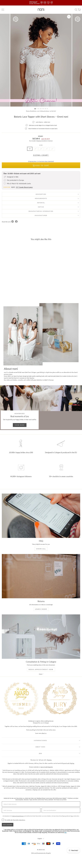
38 (41, 149)
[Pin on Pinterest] (12, 221)
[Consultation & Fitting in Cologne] (41, 636)
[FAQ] (41, 516)
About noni (40, 746)
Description (41, 194)
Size (41, 145)
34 (30, 149)
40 (46, 149)
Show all (41, 549)
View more (20, 425)
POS (32, 853)
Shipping (38, 140)
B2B (40, 753)
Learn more (41, 609)
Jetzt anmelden (7, 824)
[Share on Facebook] (16, 221)
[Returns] (41, 576)
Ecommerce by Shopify (44, 853)
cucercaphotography (47, 767)
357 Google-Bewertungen (24, 187)
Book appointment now (41, 669)
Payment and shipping (68, 763)
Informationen (40, 740)
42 (52, 149)
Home (40, 674)
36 (35, 149)
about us (44, 733)
